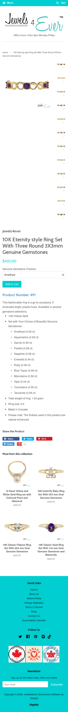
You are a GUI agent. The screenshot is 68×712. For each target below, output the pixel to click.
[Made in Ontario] (51, 661)
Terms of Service (34, 607)
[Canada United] (34, 661)
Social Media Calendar (34, 620)
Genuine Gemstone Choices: (19, 269)
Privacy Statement (34, 602)
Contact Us (34, 615)
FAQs (34, 611)
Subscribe (57, 684)
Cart (63, 2)
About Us (34, 594)
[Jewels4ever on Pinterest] (35, 637)
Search (34, 589)
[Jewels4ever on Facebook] (28, 637)
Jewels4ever (30, 694)
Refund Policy (34, 598)
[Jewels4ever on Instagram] (43, 637)
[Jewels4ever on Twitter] (20, 637)
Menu (9, 2)
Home (5, 52)
